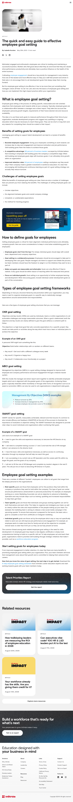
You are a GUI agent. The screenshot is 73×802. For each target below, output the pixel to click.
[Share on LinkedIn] (9, 55)
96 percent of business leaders (36, 151)
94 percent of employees (34, 162)
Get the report (36, 587)
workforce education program (27, 539)
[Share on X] (6, 55)
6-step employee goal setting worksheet (16, 563)
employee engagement (18, 75)
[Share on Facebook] (3, 55)
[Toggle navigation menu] (70, 2)
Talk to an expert (12, 733)
